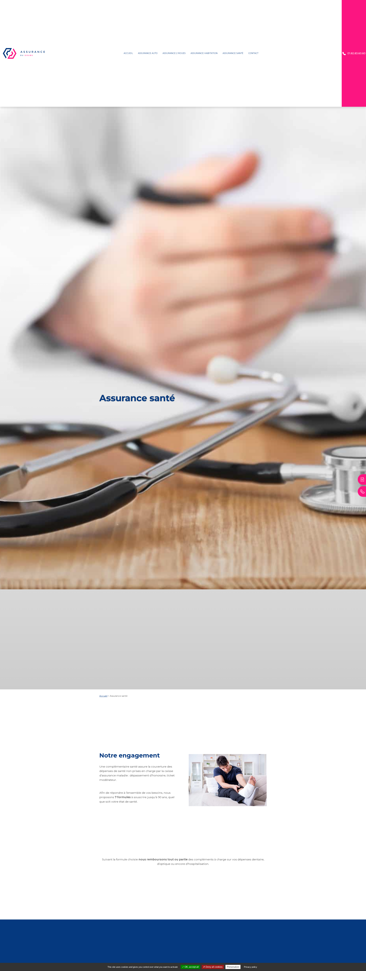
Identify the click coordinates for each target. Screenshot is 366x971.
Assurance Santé (233, 53)
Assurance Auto (148, 53)
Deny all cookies (213, 967)
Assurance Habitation (204, 53)
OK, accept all (191, 967)
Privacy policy (250, 967)
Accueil (128, 53)
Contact (253, 53)
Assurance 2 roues (174, 53)
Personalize (233, 967)
